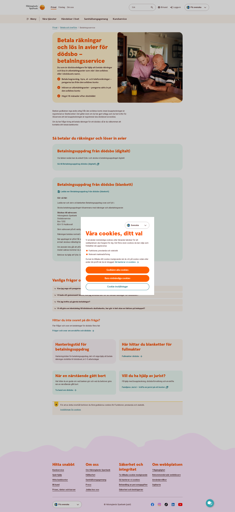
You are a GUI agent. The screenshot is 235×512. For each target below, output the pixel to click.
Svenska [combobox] (135, 225)
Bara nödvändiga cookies (117, 278)
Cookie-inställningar (117, 286)
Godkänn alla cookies (117, 269)
